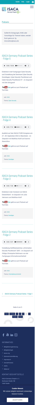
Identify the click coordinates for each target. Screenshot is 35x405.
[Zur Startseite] (11, 10)
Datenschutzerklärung (11, 356)
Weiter (15, 316)
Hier (9, 87)
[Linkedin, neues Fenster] (11, 336)
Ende (20, 316)
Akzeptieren (17, 400)
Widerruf (6, 369)
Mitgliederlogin (8, 350)
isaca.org (7, 353)
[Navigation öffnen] (32, 7)
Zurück (12, 314)
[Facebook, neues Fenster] (3, 336)
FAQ (22, 2)
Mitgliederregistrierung (11, 347)
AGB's (5, 366)
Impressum (7, 359)
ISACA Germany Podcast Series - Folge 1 (19, 294)
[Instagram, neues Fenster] (7, 336)
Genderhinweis (8, 363)
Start (6, 314)
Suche (18, 2)
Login (28, 2)
